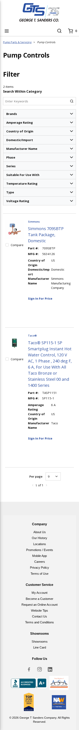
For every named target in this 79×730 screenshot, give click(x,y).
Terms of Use (39, 573)
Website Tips (39, 610)
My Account (39, 592)
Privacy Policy (39, 567)
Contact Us (39, 616)
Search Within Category (22, 91)
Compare (17, 245)
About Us (39, 532)
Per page (36, 476)
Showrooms (40, 641)
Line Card (39, 647)
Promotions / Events (39, 550)
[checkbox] (7, 245)
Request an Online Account (39, 604)
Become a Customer (39, 598)
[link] (32, 485)
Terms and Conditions (39, 622)
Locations (39, 544)
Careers (39, 561)
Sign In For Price (40, 298)
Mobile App (39, 555)
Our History (39, 538)
